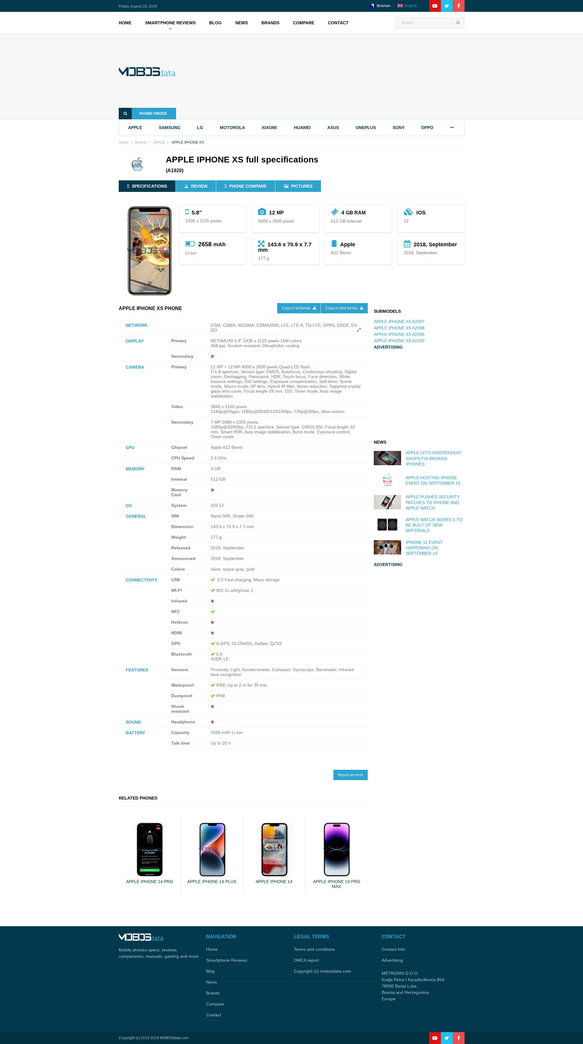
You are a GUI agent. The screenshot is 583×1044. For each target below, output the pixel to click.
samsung (169, 127)
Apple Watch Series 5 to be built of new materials (434, 525)
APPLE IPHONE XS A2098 (399, 328)
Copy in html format (342, 308)
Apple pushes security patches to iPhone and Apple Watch (433, 502)
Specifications (149, 186)
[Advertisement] (329, 76)
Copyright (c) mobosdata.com (322, 971)
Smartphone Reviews (170, 22)
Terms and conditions (314, 949)
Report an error (350, 775)
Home (125, 22)
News (241, 22)
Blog (215, 22)
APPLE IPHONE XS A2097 (399, 321)
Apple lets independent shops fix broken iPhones (434, 458)
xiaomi (269, 127)
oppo (427, 127)
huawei (302, 127)
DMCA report (306, 960)
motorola (232, 127)
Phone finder (153, 113)
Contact (338, 22)
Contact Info (393, 949)
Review (199, 186)
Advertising (392, 960)
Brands (270, 22)
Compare (303, 22)
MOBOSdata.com (174, 1038)
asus (333, 127)
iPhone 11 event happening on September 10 (424, 548)
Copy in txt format (296, 308)
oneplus (366, 127)
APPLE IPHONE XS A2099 (399, 334)
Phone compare (248, 186)
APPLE (159, 142)
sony (398, 127)
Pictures (301, 186)
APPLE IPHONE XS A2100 (399, 340)
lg (200, 127)
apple (135, 127)
